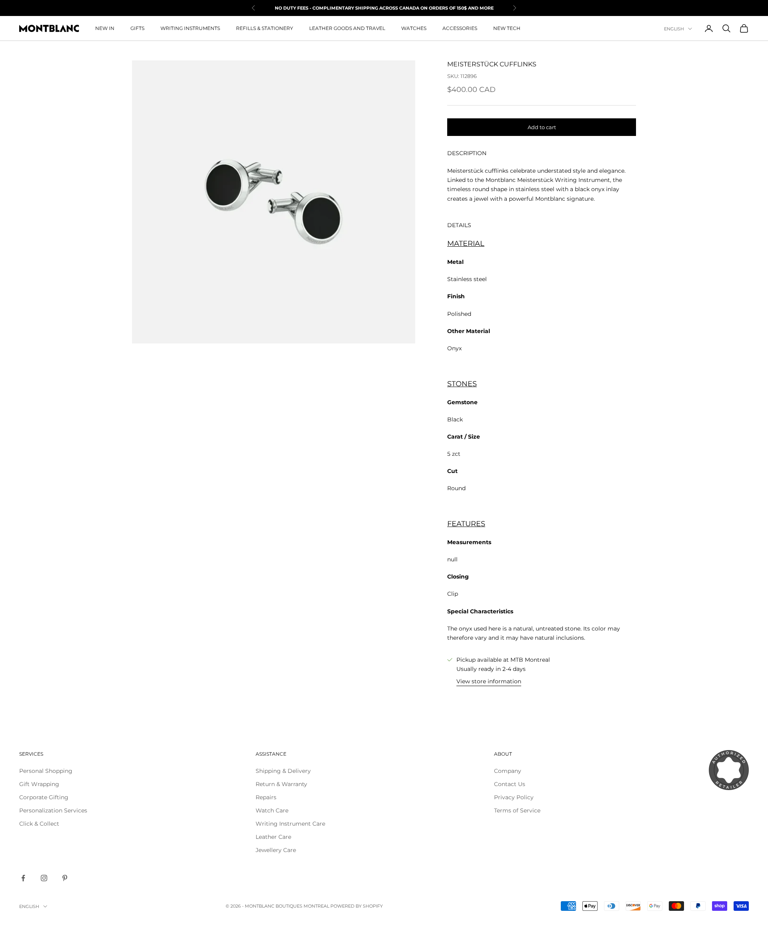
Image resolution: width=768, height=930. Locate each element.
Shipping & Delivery (283, 770)
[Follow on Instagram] (44, 878)
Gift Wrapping (39, 784)
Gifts (137, 28)
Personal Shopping (45, 770)
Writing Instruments (190, 28)
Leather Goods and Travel (347, 28)
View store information (488, 681)
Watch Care (272, 810)
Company (507, 770)
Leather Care (273, 836)
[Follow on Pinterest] (65, 878)
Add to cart (542, 127)
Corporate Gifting (43, 797)
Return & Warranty (281, 784)
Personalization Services (53, 810)
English (674, 29)
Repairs (266, 797)
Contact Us (509, 784)
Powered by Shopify (356, 906)
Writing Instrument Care (290, 823)
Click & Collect (39, 823)
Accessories (459, 28)
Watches (413, 28)
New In (104, 28)
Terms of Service (517, 810)
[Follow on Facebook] (23, 878)
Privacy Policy (514, 797)
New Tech (506, 28)
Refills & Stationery (264, 28)
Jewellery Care (276, 850)
